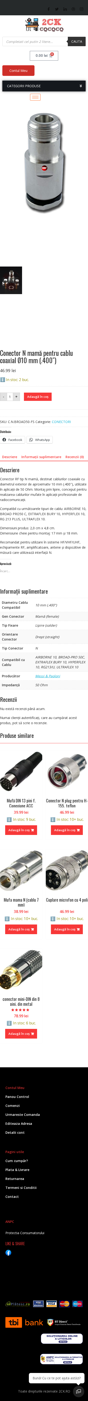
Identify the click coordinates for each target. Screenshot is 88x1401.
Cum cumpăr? (16, 1161)
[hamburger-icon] (35, 97)
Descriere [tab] (9, 457)
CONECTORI (61, 421)
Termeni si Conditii (21, 1187)
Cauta (76, 41)
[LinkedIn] (65, 9)
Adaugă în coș (37, 396)
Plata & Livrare (17, 1169)
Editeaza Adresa (18, 1123)
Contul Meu (18, 70)
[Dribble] (73, 9)
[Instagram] (81, 9)
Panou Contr (15, 1096)
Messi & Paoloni (47, 676)
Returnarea (14, 1178)
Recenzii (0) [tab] (74, 457)
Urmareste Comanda (22, 1114)
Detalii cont (15, 1132)
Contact (12, 1196)
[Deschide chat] (78, 1391)
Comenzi (12, 1105)
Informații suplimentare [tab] (41, 457)
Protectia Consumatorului (24, 1233)
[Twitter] (57, 9)
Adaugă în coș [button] (19, 830)
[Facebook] (48, 9)
